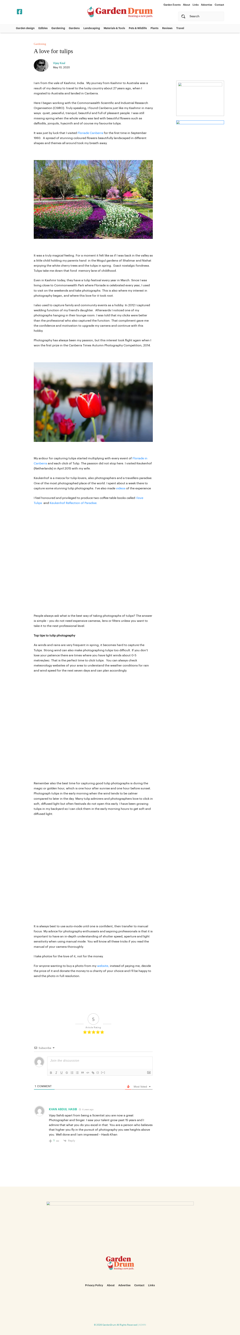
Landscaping (91, 28)
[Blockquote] (82, 1072)
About (186, 5)
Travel (180, 28)
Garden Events (172, 5)
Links (196, 5)
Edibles (43, 28)
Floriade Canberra (90, 133)
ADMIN (142, 1325)
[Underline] (61, 1072)
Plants (154, 28)
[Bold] (51, 1072)
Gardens (74, 28)
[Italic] (56, 1072)
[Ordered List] (72, 1072)
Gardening (58, 28)
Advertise (206, 5)
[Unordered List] (77, 1072)
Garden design (25, 28)
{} (98, 1072)
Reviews (167, 28)
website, (103, 965)
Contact (219, 5)
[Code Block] (87, 1072)
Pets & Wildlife (138, 28)
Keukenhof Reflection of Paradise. (74, 503)
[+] (103, 1072)
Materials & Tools (114, 28)
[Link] (93, 1072)
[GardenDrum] (120, 12)
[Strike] (66, 1072)
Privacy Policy (94, 1285)
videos (120, 488)
